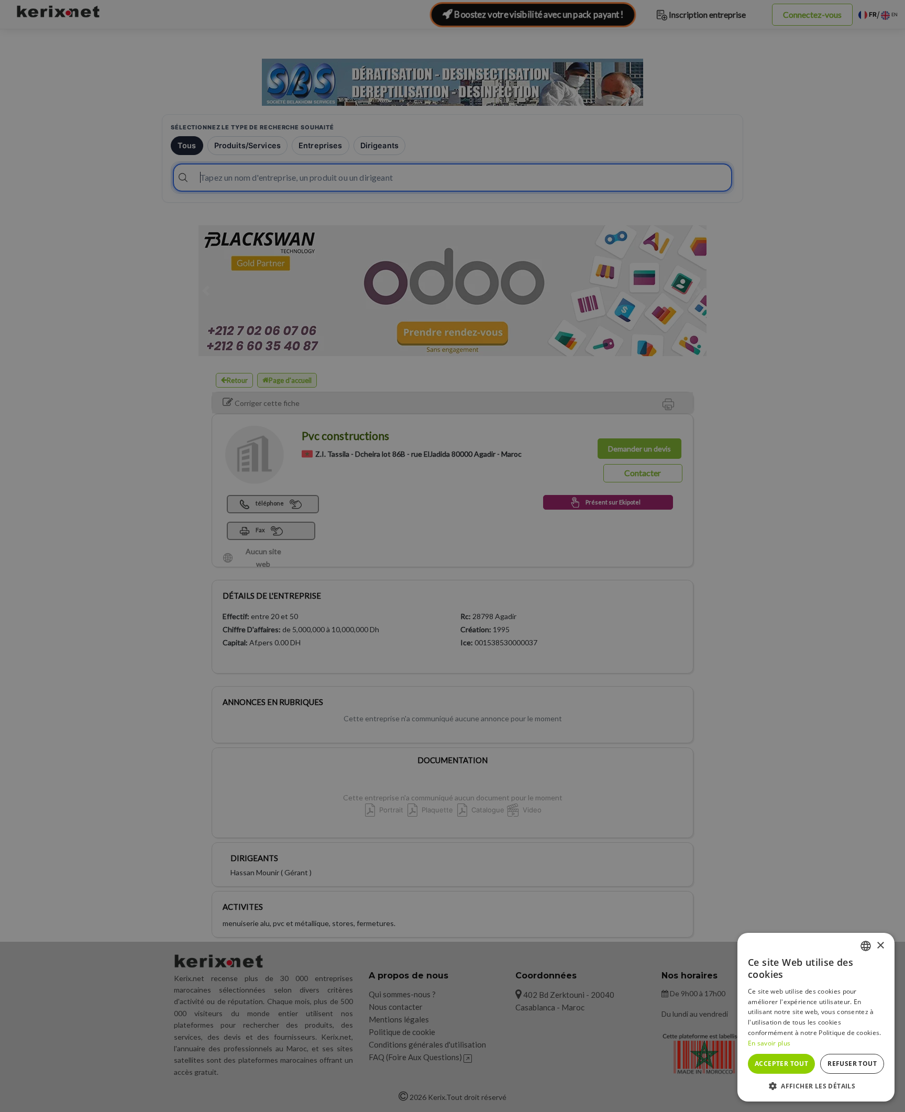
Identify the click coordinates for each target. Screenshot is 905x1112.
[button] (816, 1086)
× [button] (880, 946)
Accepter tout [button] (781, 1063)
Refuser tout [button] (852, 1063)
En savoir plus (769, 1043)
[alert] (452, 556)
